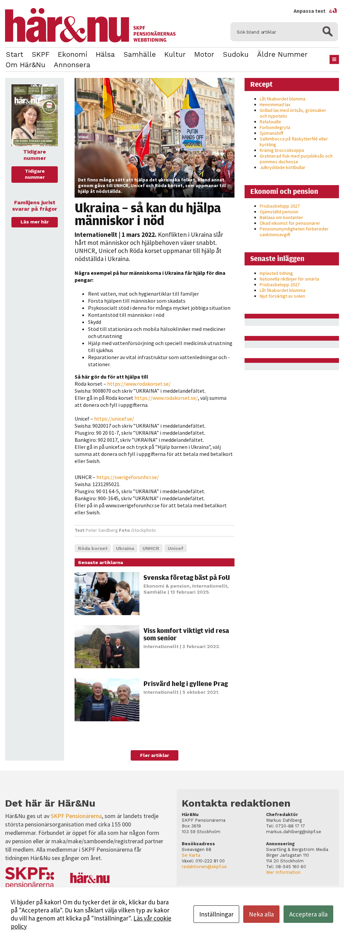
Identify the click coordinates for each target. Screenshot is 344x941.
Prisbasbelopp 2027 (280, 206)
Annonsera (72, 64)
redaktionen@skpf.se (204, 866)
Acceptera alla (308, 914)
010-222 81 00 (210, 860)
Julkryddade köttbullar (282, 167)
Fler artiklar (154, 755)
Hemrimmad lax (275, 104)
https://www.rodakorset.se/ (139, 383)
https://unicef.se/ (114, 418)
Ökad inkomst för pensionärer (290, 223)
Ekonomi (72, 54)
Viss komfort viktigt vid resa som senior (186, 634)
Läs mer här (34, 221)
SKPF (40, 54)
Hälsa (105, 54)
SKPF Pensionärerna (76, 816)
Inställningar (216, 914)
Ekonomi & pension (166, 586)
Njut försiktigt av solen (282, 296)
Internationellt (96, 234)
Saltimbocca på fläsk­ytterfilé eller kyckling (294, 141)
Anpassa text (315, 10)
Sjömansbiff (271, 133)
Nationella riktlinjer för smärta (289, 279)
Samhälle (139, 54)
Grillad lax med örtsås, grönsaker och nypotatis (293, 113)
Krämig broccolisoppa (282, 150)
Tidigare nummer (35, 174)
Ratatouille (270, 122)
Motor (204, 54)
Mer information (283, 872)
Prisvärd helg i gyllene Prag (185, 683)
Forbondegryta (275, 127)
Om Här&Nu (25, 64)
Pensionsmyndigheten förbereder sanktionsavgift (294, 232)
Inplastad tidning (276, 273)
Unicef (175, 548)
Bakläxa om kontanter (281, 217)
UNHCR (150, 548)
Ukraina (125, 548)
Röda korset (93, 548)
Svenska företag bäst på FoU (186, 577)
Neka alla (261, 914)
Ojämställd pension (279, 212)
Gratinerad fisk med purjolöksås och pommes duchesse (296, 159)
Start (14, 54)
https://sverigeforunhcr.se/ (127, 477)
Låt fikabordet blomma (282, 99)
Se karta (191, 855)
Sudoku (236, 54)
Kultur (175, 54)
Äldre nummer (282, 54)
